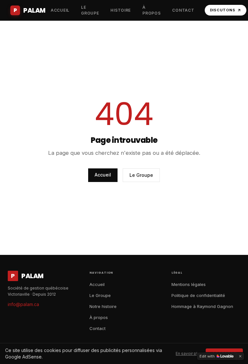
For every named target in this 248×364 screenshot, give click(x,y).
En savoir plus (189, 353)
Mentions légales (188, 284)
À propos (98, 317)
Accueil (103, 174)
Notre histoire (103, 306)
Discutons (222, 10)
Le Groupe (141, 175)
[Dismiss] (240, 356)
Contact (97, 328)
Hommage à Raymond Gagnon (202, 306)
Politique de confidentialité (198, 295)
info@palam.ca (23, 304)
